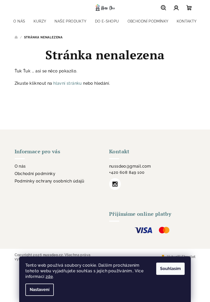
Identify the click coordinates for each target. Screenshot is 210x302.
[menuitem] (19, 21)
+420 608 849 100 (126, 172)
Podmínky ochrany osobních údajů (50, 181)
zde (49, 276)
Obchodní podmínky (35, 173)
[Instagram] (115, 184)
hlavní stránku (67, 83)
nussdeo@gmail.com (130, 166)
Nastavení (39, 289)
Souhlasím (170, 268)
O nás (20, 166)
